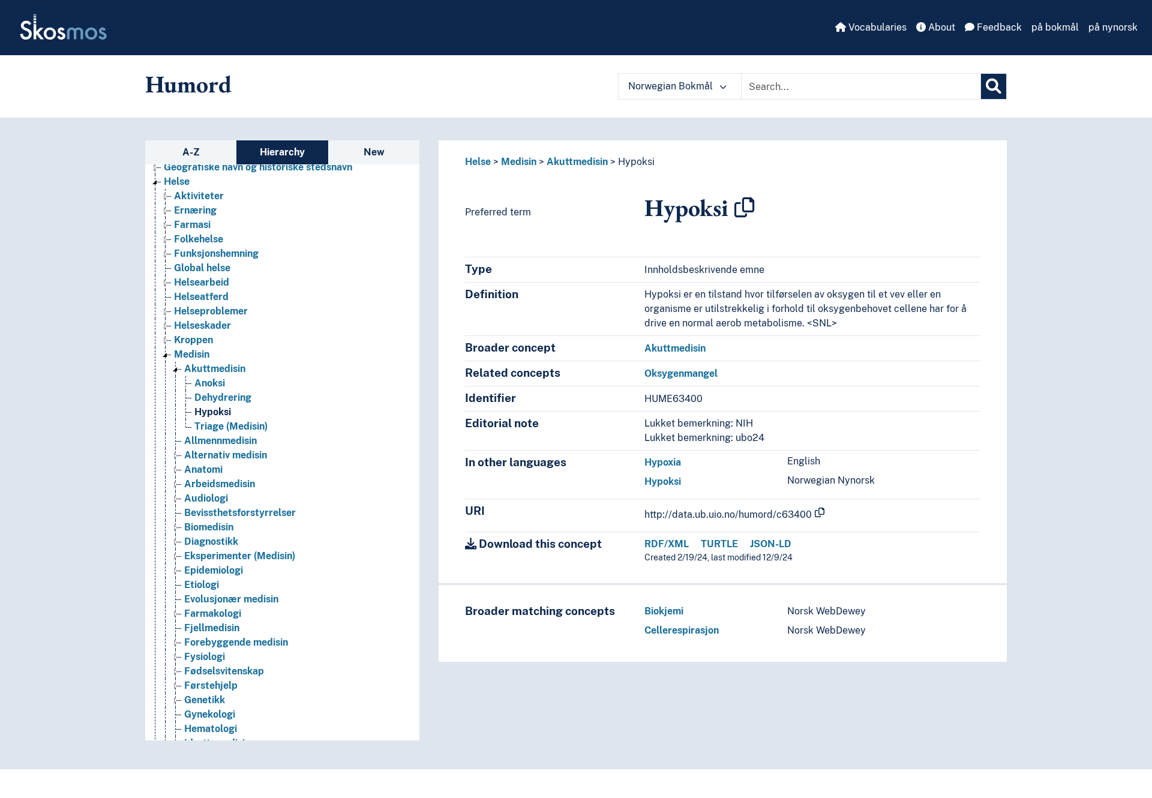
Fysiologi (204, 656)
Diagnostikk (211, 541)
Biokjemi (663, 611)
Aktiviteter (199, 196)
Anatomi (203, 469)
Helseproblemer (211, 311)
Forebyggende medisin (236, 642)
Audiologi (206, 498)
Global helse (202, 268)
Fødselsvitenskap (224, 671)
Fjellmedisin (211, 628)
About (940, 27)
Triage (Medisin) (231, 426)
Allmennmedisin (220, 440)
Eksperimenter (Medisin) (239, 556)
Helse (177, 181)
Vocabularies (876, 27)
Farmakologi (212, 613)
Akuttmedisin (214, 368)
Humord (188, 84)
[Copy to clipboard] (744, 207)
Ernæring (195, 210)
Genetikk (204, 700)
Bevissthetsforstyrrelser (240, 512)
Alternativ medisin (225, 455)
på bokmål (1055, 27)
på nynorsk (1113, 27)
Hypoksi (212, 412)
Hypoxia (662, 462)
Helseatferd (201, 296)
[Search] (993, 86)
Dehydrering (222, 397)
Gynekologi (209, 714)
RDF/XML (666, 544)
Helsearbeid (201, 282)
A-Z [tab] (191, 152)
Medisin (191, 354)
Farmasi (192, 224)
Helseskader (202, 325)
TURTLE (719, 544)
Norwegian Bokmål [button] (671, 86)
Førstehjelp (211, 685)
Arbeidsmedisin (219, 484)
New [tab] (374, 152)
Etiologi (201, 584)
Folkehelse (198, 239)
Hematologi (210, 728)
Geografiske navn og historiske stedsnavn (258, 167)
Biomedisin (208, 527)
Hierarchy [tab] (282, 152)
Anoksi (209, 383)
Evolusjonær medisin (231, 599)
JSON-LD (770, 544)
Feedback (998, 27)
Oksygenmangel (681, 373)
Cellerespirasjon (681, 630)
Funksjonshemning (216, 253)
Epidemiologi (213, 570)
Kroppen (193, 340)
